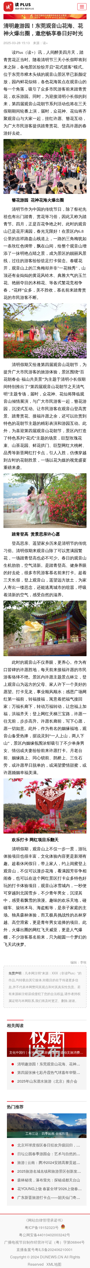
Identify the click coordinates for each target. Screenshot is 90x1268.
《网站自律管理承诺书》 (44, 1220)
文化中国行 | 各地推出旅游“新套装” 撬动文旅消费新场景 (49, 1052)
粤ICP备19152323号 (42, 1227)
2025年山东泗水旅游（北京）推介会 (47, 1081)
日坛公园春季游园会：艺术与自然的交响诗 (52, 1153)
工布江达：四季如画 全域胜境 (46, 1133)
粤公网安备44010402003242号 (44, 1234)
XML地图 (53, 1264)
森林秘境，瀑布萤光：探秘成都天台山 (48, 1180)
